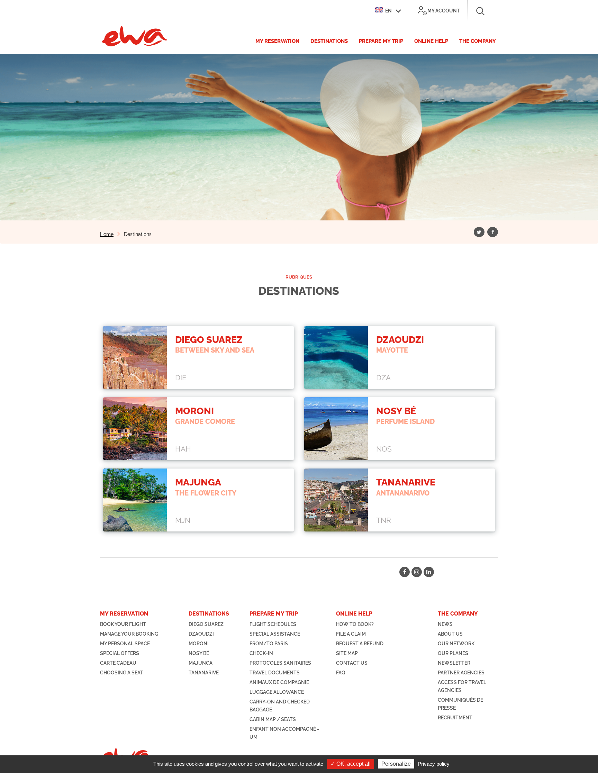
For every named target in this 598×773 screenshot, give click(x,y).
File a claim (351, 634)
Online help (431, 41)
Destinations (329, 41)
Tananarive (204, 672)
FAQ (340, 672)
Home (107, 234)
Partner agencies (461, 672)
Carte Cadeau (118, 663)
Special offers (119, 653)
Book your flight (123, 624)
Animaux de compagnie (279, 682)
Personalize (396, 764)
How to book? (355, 624)
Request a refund (359, 643)
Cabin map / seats (273, 719)
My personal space (125, 643)
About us (450, 634)
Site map (347, 653)
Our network (456, 643)
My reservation (277, 41)
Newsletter (454, 663)
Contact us (352, 663)
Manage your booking (129, 634)
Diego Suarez (206, 624)
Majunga (200, 663)
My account (443, 10)
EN (388, 10)
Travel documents (275, 672)
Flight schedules (273, 624)
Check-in (261, 653)
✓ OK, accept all (350, 764)
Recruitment (455, 717)
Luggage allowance (277, 692)
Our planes (453, 653)
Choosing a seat (121, 672)
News (445, 624)
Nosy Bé (199, 653)
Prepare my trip (381, 41)
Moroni (199, 643)
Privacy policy (434, 764)
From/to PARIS (269, 643)
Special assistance (275, 634)
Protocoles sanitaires (280, 663)
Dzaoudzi (201, 634)
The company (477, 41)
